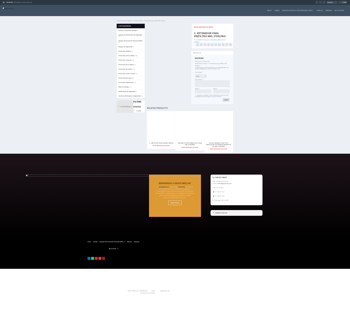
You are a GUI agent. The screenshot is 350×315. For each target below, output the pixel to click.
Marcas (320, 10)
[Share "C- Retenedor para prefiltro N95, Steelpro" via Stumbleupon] (223, 44)
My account (339, 10)
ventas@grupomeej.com (224, 183)
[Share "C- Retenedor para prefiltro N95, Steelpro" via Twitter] (201, 44)
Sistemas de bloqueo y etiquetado (129, 96)
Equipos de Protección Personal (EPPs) (297, 10)
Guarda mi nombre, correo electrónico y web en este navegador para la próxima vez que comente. (211, 95)
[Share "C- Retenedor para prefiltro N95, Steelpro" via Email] (226, 44)
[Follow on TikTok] (96, 258)
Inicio (269, 10)
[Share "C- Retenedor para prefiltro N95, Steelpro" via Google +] (205, 44)
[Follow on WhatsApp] (92, 258)
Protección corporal (124, 60)
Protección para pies (125, 78)
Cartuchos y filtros (138, 21)
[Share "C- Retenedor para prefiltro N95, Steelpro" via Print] (230, 44)
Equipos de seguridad (125, 47)
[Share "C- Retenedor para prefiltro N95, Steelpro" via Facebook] (197, 44)
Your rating (198, 72)
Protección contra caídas (126, 55)
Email (215, 89)
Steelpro (196, 42)
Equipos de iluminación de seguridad (130, 35)
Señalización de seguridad (126, 91)
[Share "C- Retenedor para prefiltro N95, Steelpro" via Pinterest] (212, 44)
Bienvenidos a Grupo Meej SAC (23, 2)
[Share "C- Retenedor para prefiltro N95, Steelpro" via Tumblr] (208, 44)
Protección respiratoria (127, 21)
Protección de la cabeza (126, 64)
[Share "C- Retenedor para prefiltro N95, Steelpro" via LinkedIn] (215, 44)
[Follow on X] (107, 258)
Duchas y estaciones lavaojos (127, 30)
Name (197, 89)
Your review (199, 79)
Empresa (329, 10)
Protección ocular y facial (126, 73)
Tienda (276, 10)
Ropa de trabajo (123, 87)
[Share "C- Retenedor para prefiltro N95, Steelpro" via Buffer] (219, 44)
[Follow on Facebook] (89, 258)
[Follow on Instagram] (99, 258)
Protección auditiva (124, 51)
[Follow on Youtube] (103, 258)
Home (118, 21)
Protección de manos (125, 69)
